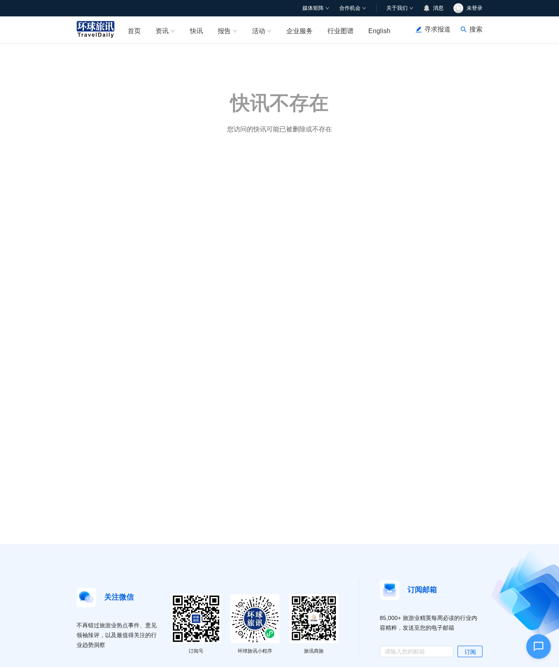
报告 (224, 30)
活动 (258, 30)
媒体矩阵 (313, 8)
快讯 (196, 30)
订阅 (470, 652)
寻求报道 (437, 29)
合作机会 (350, 8)
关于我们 (397, 8)
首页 (134, 30)
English (379, 30)
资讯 (162, 30)
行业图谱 (340, 30)
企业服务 (299, 30)
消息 (438, 8)
